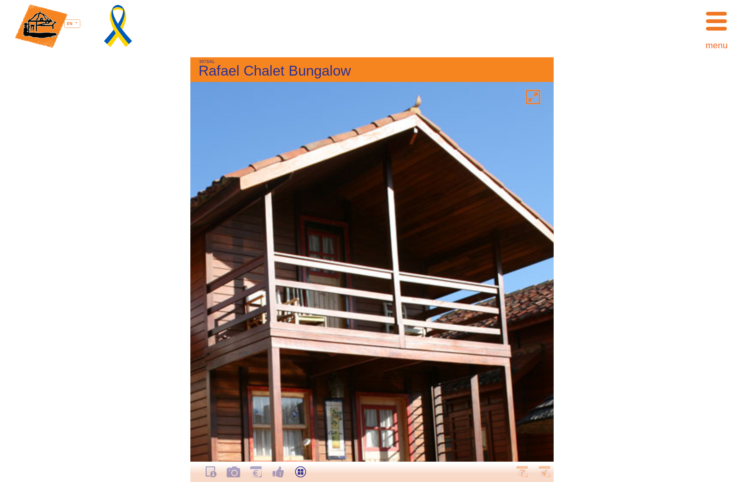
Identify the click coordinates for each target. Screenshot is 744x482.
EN (69, 23)
